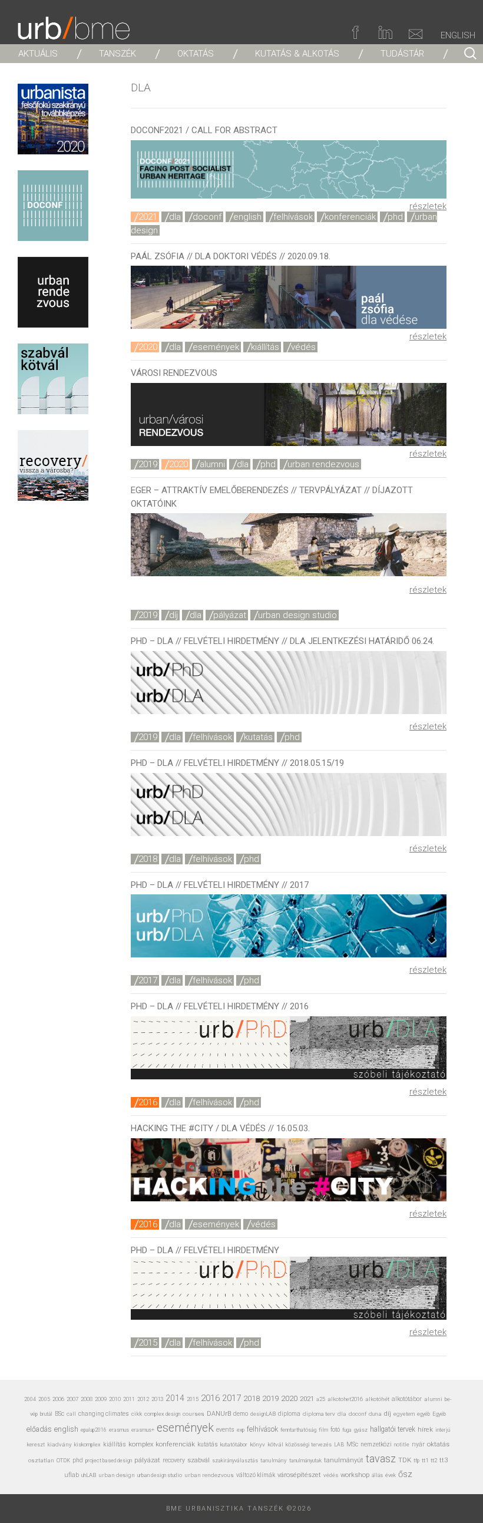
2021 (147, 217)
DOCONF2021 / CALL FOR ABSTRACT (204, 130)
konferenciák (350, 217)
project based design (108, 1460)
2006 (58, 1399)
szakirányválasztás (235, 1460)
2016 (147, 1102)
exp (240, 1430)
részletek (427, 206)
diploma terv (319, 1413)
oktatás (438, 1444)
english (247, 217)
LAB (339, 1445)
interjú (442, 1429)
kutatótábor (233, 1444)
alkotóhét (377, 1399)
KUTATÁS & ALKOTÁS (297, 53)
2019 (147, 464)
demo (240, 1413)
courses (193, 1413)
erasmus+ (142, 1429)
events (225, 1429)
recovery (174, 1460)
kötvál (275, 1444)
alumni (212, 464)
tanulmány (273, 1460)
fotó (335, 1429)
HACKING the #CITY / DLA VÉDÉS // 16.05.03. (220, 1128)
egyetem (404, 1413)
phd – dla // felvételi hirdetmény (205, 1250)
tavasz (381, 1458)
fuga (347, 1430)
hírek (425, 1429)
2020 (147, 347)
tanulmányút (343, 1460)
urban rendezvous (323, 464)
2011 (129, 1399)
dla (175, 217)
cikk (136, 1413)
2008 (86, 1399)
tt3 (443, 1460)
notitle (401, 1445)
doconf (207, 217)
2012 (143, 1399)
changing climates (103, 1413)
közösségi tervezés (309, 1445)
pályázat (229, 615)
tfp (416, 1460)
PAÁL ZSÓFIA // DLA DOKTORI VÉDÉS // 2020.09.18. (230, 256)
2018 (147, 859)
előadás (39, 1429)
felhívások (293, 217)
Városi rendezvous (174, 373)
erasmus (119, 1429)
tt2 (434, 1460)
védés (303, 347)
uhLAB (88, 1475)
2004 (30, 1399)
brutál (46, 1414)
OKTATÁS (195, 53)
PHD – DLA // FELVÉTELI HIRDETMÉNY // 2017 (220, 885)
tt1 (425, 1460)
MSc (352, 1444)
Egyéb (439, 1413)
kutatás (258, 737)
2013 (157, 1399)
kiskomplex (87, 1444)
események (216, 347)
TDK (404, 1460)
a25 (320, 1399)
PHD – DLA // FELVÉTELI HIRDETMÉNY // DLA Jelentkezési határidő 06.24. (282, 641)
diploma (289, 1413)
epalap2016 (94, 1430)
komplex (140, 1444)
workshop (354, 1475)
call (71, 1413)
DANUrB (219, 1414)
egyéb (423, 1414)
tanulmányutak (305, 1460)
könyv (257, 1444)
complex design (162, 1413)
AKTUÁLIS (38, 53)
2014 (175, 1398)
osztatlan (41, 1460)
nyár (418, 1444)
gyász (361, 1429)
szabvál (198, 1460)
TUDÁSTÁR (402, 53)
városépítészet (299, 1475)
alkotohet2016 (345, 1399)
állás (377, 1475)
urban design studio (297, 615)
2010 (115, 1399)
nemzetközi (376, 1444)
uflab (71, 1475)
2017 (147, 980)
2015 (147, 1342)
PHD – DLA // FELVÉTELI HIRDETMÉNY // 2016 (220, 1006)
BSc (59, 1413)
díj (173, 615)
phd (395, 217)
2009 (101, 1399)
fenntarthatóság (298, 1429)
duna (375, 1413)
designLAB (263, 1413)
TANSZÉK (117, 53)
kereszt (36, 1445)
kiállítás (265, 347)
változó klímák (255, 1475)
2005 (44, 1399)
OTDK (63, 1460)
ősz (405, 1474)
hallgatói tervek (392, 1429)
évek (390, 1475)
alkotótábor (407, 1399)
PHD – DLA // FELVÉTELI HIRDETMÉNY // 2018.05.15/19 (237, 763)
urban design (116, 1475)
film (323, 1429)
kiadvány (59, 1444)
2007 (72, 1399)
